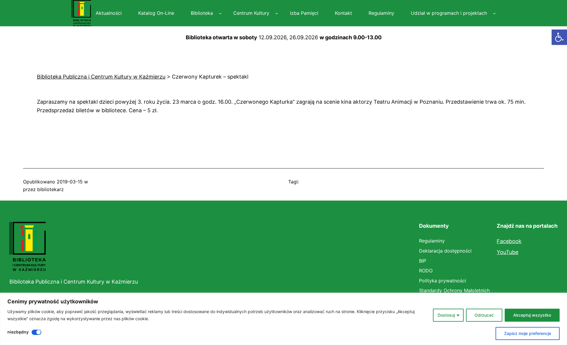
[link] (559, 37)
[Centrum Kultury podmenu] (276, 13)
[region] (283, 319)
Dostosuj (446, 315)
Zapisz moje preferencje (527, 333)
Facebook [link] (509, 241)
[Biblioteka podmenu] (220, 13)
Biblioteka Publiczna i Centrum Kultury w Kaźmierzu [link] (73, 282)
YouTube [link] (507, 252)
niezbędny (18, 331)
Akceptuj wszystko (532, 315)
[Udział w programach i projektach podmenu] (494, 13)
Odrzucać (484, 315)
